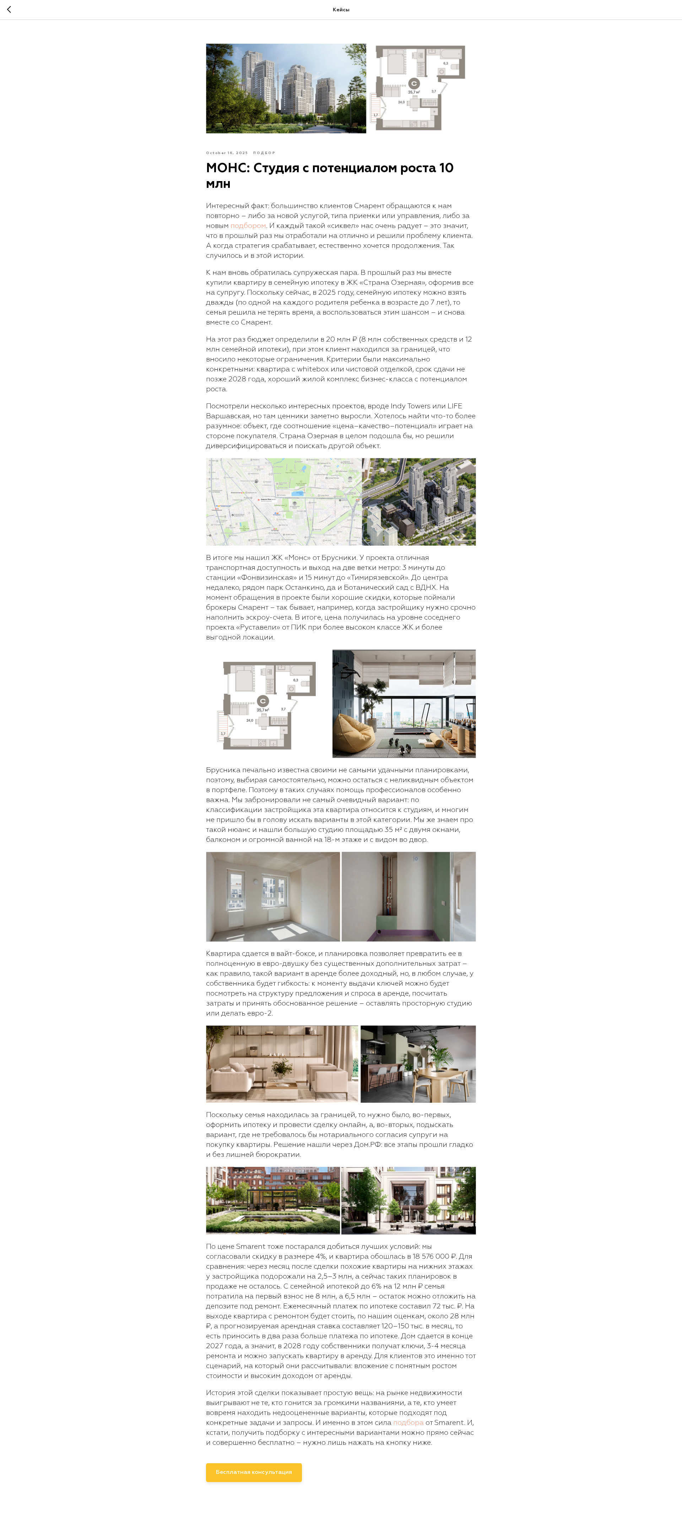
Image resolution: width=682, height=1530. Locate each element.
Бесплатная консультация (254, 1472)
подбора (408, 1422)
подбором (248, 225)
